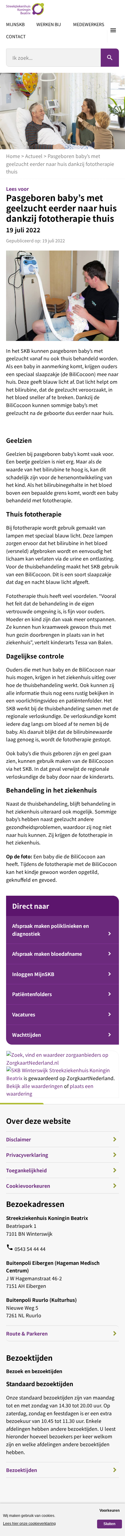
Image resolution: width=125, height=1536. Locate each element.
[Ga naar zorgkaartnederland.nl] (62, 1062)
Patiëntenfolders (32, 994)
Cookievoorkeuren (28, 1185)
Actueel (33, 156)
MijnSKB (15, 24)
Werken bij (48, 24)
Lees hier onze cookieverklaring (29, 1523)
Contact (16, 36)
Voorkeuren (110, 1510)
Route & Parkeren (27, 1333)
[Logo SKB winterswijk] (25, 9)
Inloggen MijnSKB (33, 974)
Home (13, 156)
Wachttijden (26, 1034)
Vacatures (23, 1014)
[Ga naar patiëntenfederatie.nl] (27, 1070)
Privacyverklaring (27, 1154)
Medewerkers (88, 24)
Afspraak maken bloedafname (47, 953)
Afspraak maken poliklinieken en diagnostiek (50, 929)
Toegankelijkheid (26, 1170)
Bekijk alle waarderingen (34, 1086)
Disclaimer (18, 1139)
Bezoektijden (21, 1470)
